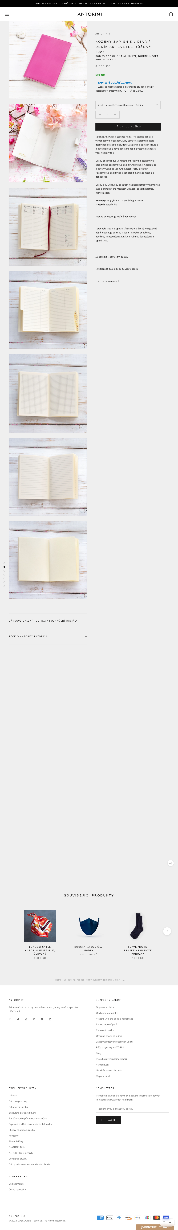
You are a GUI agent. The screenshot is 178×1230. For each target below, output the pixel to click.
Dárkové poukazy (18, 1101)
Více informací (108, 281)
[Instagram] (26, 1019)
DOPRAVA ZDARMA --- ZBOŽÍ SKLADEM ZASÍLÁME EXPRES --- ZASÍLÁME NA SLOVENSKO (89, 4)
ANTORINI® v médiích (21, 1153)
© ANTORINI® (17, 1216)
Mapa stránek (103, 1076)
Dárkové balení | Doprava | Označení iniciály (43, 621)
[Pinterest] (34, 1019)
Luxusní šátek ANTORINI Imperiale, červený (40, 950)
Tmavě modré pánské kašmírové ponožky (138, 950)
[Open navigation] (7, 14)
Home (58, 979)
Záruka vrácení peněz (107, 1024)
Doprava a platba (105, 1007)
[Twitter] (18, 1019)
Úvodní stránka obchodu (109, 1070)
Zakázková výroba (18, 1107)
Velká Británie (16, 1183)
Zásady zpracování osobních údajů (114, 1041)
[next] (167, 931)
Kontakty (13, 1135)
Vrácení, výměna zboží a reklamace (114, 1018)
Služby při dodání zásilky (22, 1130)
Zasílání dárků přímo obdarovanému (28, 1118)
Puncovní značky (105, 1030)
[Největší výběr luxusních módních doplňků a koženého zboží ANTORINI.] (89, 14)
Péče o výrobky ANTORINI (28, 636)
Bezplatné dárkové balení (22, 1112)
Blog (98, 1053)
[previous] (11, 931)
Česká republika (17, 1189)
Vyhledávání (102, 1064)
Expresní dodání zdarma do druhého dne (30, 1124)
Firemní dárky (16, 1141)
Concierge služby (18, 1158)
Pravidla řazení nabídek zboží (111, 1059)
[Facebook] (10, 1019)
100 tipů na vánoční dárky (77, 979)
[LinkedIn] (50, 1019)
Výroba (13, 1095)
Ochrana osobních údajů (109, 1036)
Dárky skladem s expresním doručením (29, 1164)
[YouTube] (42, 1019)
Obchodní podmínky (107, 1013)
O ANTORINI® (17, 1147)
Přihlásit (108, 1120)
